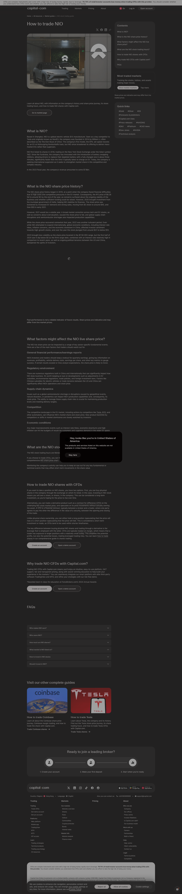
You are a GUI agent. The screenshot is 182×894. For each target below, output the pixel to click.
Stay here (73, 455)
